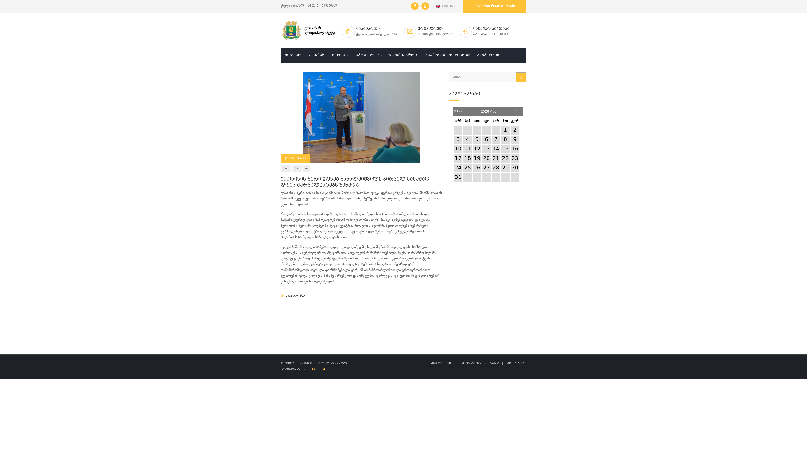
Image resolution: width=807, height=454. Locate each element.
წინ (518, 110)
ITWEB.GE (318, 369)
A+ (286, 168)
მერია (338, 55)
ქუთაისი (318, 55)
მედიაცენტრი (402, 55)
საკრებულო (366, 55)
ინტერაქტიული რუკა (494, 6)
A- (297, 168)
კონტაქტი (516, 363)
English (447, 6)
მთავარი (294, 55)
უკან (458, 110)
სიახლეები (440, 363)
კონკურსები (489, 55)
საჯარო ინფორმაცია (448, 55)
